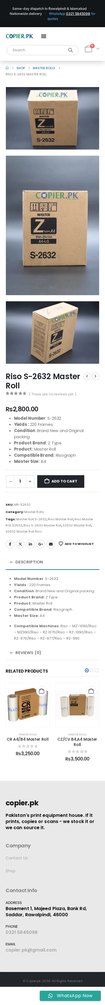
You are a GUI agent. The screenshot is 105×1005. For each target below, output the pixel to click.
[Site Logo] (20, 36)
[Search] (70, 50)
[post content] (28, 705)
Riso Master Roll (60, 519)
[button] (87, 137)
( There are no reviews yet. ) (52, 394)
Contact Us (17, 858)
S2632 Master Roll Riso (24, 531)
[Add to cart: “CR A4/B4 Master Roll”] (41, 691)
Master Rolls (34, 512)
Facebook (10, 544)
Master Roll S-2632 (31, 519)
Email (50, 544)
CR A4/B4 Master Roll (27, 739)
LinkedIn (30, 544)
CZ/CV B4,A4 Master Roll (77, 741)
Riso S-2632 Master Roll (42, 525)
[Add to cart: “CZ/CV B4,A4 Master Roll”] (91, 691)
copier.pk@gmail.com (31, 950)
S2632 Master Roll (77, 525)
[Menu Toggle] (43, 36)
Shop (10, 871)
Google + (40, 544)
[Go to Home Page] (7, 68)
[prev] (87, 376)
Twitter (20, 544)
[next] (95, 376)
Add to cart (64, 481)
